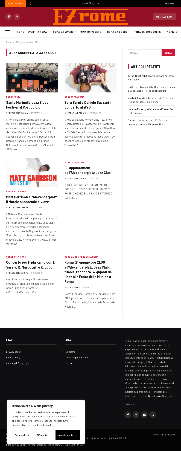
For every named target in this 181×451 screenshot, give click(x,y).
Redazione (73, 287)
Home (20, 31)
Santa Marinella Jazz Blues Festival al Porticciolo (27, 104)
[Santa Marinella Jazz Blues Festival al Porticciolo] (32, 77)
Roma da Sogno (117, 31)
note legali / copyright (18, 363)
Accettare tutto (67, 435)
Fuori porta (13, 97)
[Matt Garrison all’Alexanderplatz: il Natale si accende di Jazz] (32, 172)
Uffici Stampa (15, 3)
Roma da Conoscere (147, 31)
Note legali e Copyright (160, 395)
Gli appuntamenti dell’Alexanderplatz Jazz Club (88, 170)
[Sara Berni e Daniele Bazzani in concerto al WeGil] (90, 77)
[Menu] (7, 32)
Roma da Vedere (90, 31)
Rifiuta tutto (44, 435)
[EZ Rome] (90, 17)
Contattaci (164, 16)
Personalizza (22, 435)
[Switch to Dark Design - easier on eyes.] (29, 3)
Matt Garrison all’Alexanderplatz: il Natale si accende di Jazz (32, 199)
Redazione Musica (18, 113)
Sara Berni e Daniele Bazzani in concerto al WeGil (89, 104)
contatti (69, 363)
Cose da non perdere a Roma (81, 257)
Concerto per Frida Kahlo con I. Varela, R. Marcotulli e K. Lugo (30, 264)
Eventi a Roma (37, 31)
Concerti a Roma (74, 97)
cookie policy (13, 357)
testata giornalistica (76, 357)
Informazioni (168, 434)
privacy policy (13, 351)
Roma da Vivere (63, 31)
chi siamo (169, 3)
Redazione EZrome (77, 113)
